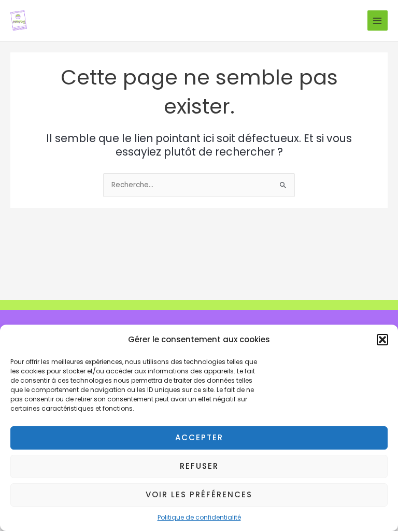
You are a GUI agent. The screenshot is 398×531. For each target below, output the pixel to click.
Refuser (199, 465)
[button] (382, 339)
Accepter (199, 437)
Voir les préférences (199, 494)
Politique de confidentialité (199, 517)
